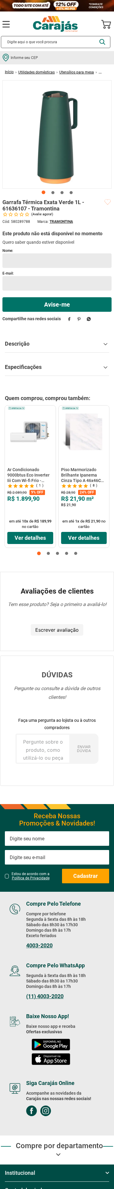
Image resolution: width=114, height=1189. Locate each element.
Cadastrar (85, 876)
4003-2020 (39, 946)
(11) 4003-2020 (45, 996)
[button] (39, 553)
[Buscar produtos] (102, 42)
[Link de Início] (9, 72)
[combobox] (55, 42)
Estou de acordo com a (31, 876)
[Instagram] (45, 1111)
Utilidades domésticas (36, 72)
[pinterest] (79, 319)
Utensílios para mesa (76, 72)
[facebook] (69, 319)
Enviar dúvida (84, 748)
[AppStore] (51, 1059)
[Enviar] (57, 304)
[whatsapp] (89, 319)
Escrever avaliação (57, 630)
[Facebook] (31, 1111)
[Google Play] (50, 1045)
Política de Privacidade (31, 878)
